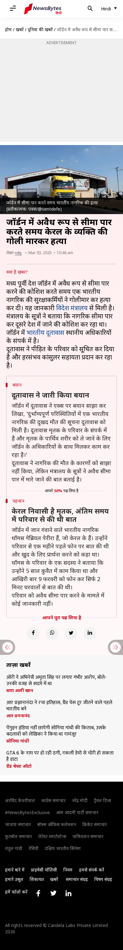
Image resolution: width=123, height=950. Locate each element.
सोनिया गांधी (17, 741)
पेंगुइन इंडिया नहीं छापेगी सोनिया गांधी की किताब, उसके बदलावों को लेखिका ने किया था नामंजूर (56, 731)
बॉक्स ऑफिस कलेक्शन (56, 824)
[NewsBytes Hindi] (43, 8)
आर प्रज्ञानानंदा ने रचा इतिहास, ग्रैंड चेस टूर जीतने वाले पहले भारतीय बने (59, 706)
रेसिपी (33, 848)
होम (8, 29)
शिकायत (37, 879)
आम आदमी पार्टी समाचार (77, 812)
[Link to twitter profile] (53, 893)
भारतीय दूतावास (45, 332)
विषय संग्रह (103, 879)
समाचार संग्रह (77, 879)
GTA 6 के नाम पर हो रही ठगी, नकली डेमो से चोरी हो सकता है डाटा (60, 756)
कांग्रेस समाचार (53, 800)
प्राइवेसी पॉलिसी (44, 870)
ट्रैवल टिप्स (102, 800)
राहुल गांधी (13, 848)
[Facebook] (33, 633)
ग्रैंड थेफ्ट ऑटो (19, 766)
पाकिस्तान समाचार (88, 836)
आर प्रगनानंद (18, 716)
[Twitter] (71, 633)
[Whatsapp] (52, 633)
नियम (68, 870)
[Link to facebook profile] (38, 893)
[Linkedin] (90, 633)
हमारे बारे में (15, 870)
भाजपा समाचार (18, 824)
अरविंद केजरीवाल (20, 800)
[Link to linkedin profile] (68, 893)
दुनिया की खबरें (40, 29)
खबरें (20, 29)
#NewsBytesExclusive (27, 812)
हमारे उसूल (14, 879)
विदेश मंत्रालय (72, 308)
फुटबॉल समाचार (18, 836)
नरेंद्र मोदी (80, 800)
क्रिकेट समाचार (94, 824)
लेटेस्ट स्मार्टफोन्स (52, 836)
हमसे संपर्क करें (91, 870)
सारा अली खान (19, 690)
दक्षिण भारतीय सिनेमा (63, 848)
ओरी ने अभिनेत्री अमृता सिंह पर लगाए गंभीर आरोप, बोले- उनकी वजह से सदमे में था (56, 680)
